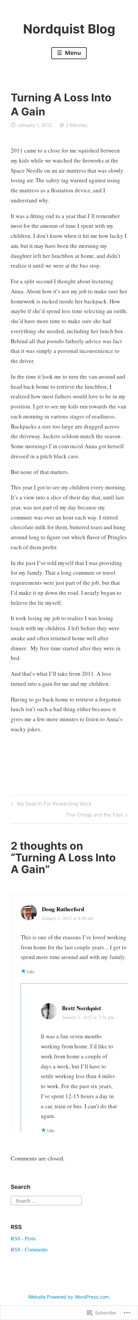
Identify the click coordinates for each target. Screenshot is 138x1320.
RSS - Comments (29, 1249)
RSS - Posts (23, 1238)
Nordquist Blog (69, 28)
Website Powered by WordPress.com (68, 1297)
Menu (72, 53)
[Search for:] (46, 1199)
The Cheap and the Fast (94, 816)
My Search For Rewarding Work (50, 805)
